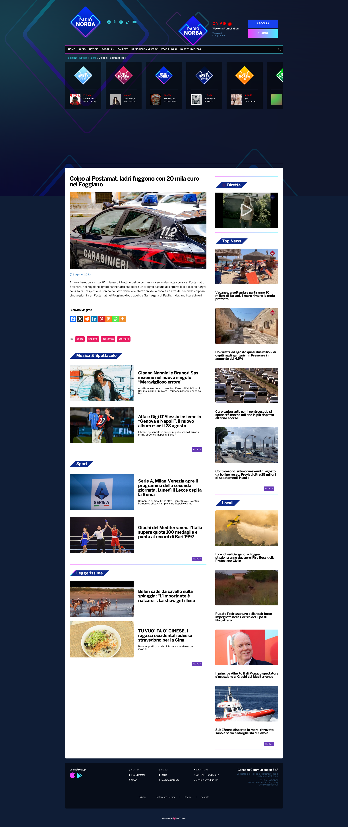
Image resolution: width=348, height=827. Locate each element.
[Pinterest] (101, 319)
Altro (196, 449)
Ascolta (263, 23)
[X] (80, 319)
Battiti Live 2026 (190, 49)
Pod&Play (108, 49)
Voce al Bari (169, 49)
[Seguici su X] (115, 22)
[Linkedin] (94, 319)
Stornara (124, 339)
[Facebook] (73, 319)
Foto (163, 775)
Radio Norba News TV (144, 49)
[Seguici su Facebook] (109, 22)
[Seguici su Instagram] (121, 22)
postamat (108, 339)
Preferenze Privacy (165, 797)
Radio (82, 49)
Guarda (263, 33)
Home (71, 49)
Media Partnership (206, 780)
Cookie (188, 797)
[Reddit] (87, 319)
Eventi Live (201, 770)
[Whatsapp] (115, 319)
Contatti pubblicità (207, 775)
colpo (80, 339)
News (133, 780)
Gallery (123, 49)
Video (163, 770)
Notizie (93, 49)
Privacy (142, 797)
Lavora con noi (169, 780)
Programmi (137, 775)
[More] (122, 319)
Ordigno (93, 339)
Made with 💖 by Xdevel (174, 819)
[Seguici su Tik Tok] (128, 22)
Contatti (205, 797)
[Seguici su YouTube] (134, 22)
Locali (93, 57)
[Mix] (108, 319)
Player (134, 770)
